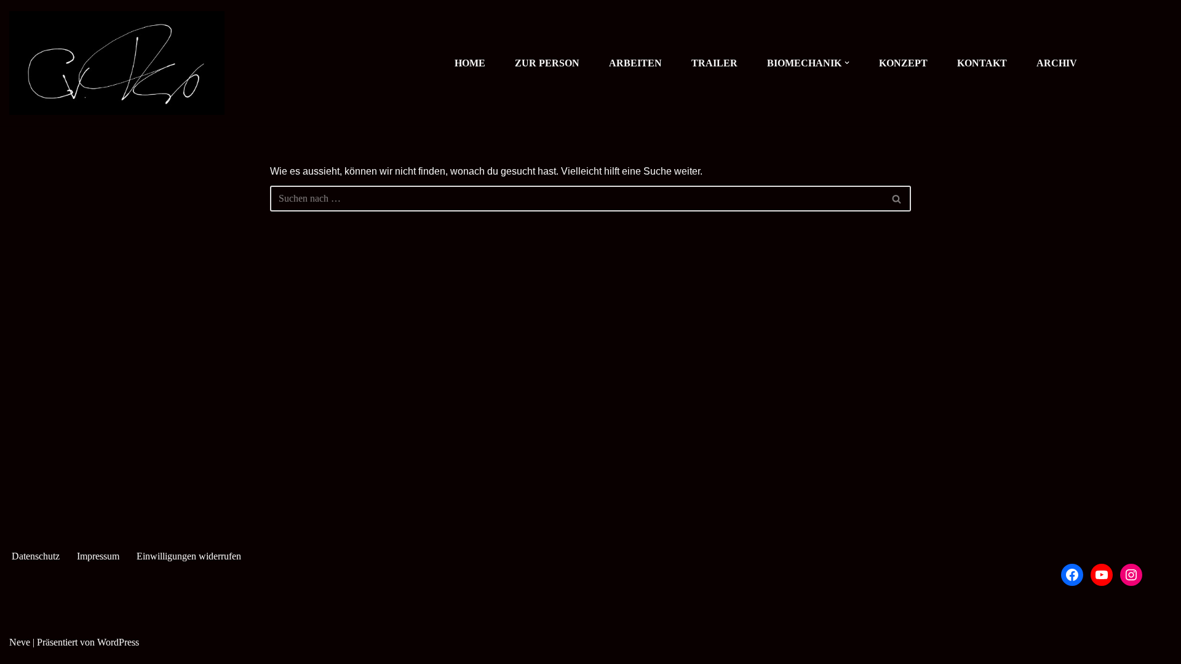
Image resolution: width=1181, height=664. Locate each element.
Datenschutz (36, 556)
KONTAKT (982, 63)
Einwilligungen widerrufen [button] (189, 556)
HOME (470, 63)
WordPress (118, 642)
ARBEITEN (635, 63)
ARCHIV (1056, 63)
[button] (847, 62)
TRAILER (714, 63)
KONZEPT (903, 63)
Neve (19, 642)
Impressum (98, 556)
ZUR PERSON (547, 63)
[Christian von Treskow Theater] (117, 63)
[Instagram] (1131, 575)
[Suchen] (897, 198)
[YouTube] (1102, 575)
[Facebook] (1072, 575)
